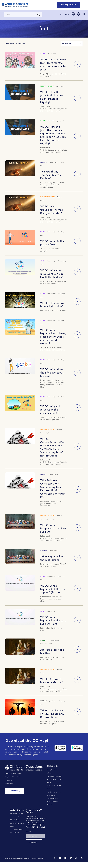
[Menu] (83, 5)
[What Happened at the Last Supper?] (20, 556)
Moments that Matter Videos (17, 824)
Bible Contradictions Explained (54, 787)
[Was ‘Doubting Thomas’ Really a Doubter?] (20, 170)
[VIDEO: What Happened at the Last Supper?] (20, 521)
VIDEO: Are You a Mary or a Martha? (51, 680)
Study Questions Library (52, 771)
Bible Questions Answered (52, 803)
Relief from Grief (52, 798)
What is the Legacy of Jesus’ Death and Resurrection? (52, 713)
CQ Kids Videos (15, 820)
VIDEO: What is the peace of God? (52, 242)
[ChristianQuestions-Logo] (15, 7)
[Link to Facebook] (54, 857)
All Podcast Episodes (17, 813)
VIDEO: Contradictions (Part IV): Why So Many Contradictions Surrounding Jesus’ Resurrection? (52, 447)
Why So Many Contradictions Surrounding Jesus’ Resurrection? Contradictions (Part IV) (52, 488)
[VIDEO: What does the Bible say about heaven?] (20, 366)
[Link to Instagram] (76, 857)
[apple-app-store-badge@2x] (60, 748)
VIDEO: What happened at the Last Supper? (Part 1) (53, 620)
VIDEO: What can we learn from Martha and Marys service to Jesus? (53, 64)
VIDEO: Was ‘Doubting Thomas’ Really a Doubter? (52, 210)
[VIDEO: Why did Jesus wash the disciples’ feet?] (20, 403)
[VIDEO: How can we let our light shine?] (20, 300)
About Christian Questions (14, 773)
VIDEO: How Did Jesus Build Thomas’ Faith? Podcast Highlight (52, 97)
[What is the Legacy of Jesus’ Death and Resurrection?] (20, 709)
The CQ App (9, 780)
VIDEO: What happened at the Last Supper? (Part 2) (53, 589)
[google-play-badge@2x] (77, 748)
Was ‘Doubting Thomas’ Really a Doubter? (50, 175)
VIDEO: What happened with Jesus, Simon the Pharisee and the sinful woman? (53, 336)
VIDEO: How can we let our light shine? (52, 304)
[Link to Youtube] (60, 857)
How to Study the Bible (54, 776)
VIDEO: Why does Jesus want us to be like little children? (52, 273)
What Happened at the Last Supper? (51, 558)
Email (29, 831)
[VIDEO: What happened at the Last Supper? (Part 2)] (20, 583)
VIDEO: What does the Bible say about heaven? (52, 372)
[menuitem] (83, 5)
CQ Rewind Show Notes (13, 777)
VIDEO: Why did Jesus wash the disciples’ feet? (50, 409)
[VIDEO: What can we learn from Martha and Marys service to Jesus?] (20, 60)
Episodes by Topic (16, 817)
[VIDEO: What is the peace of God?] (20, 237)
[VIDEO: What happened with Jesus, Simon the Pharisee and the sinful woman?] (20, 327)
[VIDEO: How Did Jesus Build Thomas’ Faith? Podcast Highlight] (20, 92)
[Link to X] (65, 857)
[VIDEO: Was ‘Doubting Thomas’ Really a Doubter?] (20, 205)
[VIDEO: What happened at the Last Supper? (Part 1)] (20, 618)
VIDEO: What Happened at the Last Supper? (53, 528)
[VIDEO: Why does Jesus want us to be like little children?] (20, 267)
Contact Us (9, 783)
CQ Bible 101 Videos (16, 829)
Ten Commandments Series (54, 780)
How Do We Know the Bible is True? (54, 793)
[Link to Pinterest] (70, 857)
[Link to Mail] (81, 857)
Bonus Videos (14, 832)
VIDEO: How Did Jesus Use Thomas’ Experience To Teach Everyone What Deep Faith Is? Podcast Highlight (53, 135)
